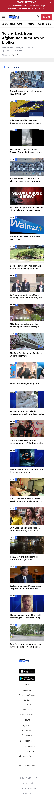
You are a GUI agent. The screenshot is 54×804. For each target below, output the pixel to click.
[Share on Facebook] (10, 55)
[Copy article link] (17, 55)
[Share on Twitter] (13, 55)
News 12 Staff (7, 48)
